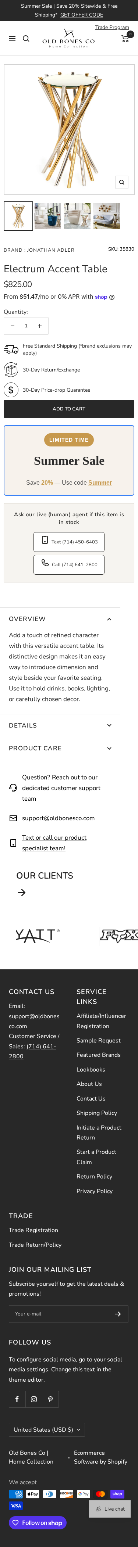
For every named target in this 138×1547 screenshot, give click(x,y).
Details (23, 725)
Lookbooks (91, 1070)
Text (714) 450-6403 (75, 542)
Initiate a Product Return (99, 1133)
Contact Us (91, 1099)
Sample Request (99, 1041)
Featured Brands (99, 1055)
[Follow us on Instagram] (33, 1399)
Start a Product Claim (96, 1157)
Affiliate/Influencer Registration (101, 1021)
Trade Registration (33, 1230)
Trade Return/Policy (35, 1245)
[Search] (26, 38)
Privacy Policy (95, 1191)
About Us (89, 1084)
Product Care (35, 748)
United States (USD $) (43, 1430)
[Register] (118, 1314)
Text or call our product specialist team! (54, 843)
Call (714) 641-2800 (75, 564)
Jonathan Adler (50, 250)
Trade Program (112, 27)
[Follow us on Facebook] (17, 1399)
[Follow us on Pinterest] (50, 1399)
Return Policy (94, 1177)
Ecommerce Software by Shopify (100, 1457)
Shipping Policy (97, 1113)
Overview (27, 619)
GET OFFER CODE (81, 14)
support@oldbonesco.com (58, 818)
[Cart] (125, 38)
